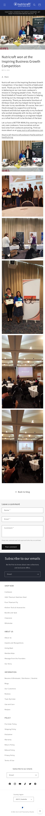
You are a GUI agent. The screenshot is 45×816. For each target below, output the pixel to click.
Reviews (7, 694)
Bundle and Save (11, 613)
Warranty (8, 740)
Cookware (8, 592)
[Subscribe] (37, 574)
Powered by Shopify (28, 812)
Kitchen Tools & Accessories (15, 607)
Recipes (7, 709)
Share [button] (6, 77)
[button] (4, 4)
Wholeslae (8, 623)
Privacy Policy (10, 755)
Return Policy (10, 745)
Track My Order (10, 699)
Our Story (8, 664)
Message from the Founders (15, 658)
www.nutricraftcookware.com (30, 130)
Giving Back (9, 648)
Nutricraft (19, 812)
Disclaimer (8, 734)
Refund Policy (10, 750)
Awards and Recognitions (14, 643)
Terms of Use (9, 760)
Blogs (7, 683)
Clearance (8, 618)
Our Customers (10, 689)
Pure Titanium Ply (11, 602)
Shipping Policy (10, 729)
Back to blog (24, 492)
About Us (8, 638)
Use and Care (9, 704)
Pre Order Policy (11, 724)
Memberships (10, 653)
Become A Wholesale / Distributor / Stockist (21, 678)
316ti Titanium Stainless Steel (16, 597)
